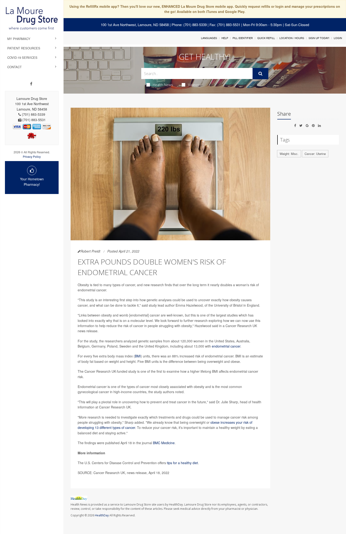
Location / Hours (291, 38)
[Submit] (260, 73)
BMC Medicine (164, 442)
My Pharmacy (18, 38)
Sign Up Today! (319, 38)
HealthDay (102, 515)
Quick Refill (266, 38)
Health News (163, 84)
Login (338, 38)
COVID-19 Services (22, 57)
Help (224, 38)
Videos (193, 84)
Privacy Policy (32, 156)
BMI (138, 356)
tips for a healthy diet (182, 462)
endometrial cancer (226, 346)
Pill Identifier (243, 38)
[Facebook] (31, 83)
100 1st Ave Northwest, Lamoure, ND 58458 (135, 24)
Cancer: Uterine (315, 153)
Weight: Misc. (289, 153)
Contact (14, 67)
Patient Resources (23, 48)
